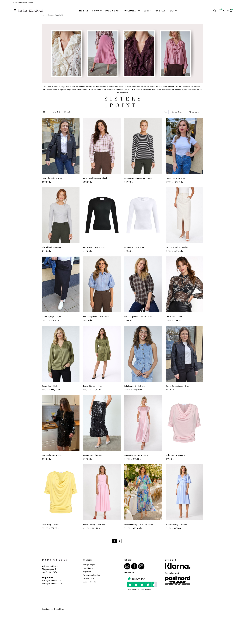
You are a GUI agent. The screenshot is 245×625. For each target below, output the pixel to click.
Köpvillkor (87, 571)
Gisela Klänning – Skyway (176, 524)
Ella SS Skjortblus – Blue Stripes (96, 316)
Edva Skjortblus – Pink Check (95, 178)
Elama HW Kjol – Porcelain (177, 247)
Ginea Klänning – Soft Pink (94, 524)
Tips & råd (160, 10)
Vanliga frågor (89, 564)
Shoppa (95, 10)
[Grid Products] (44, 112)
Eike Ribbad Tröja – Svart (94, 247)
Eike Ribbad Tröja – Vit (134, 247)
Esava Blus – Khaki (50, 386)
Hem (44, 15)
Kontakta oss (88, 568)
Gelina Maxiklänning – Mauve (136, 455)
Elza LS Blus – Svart (174, 316)
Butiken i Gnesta (89, 581)
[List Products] (48, 112)
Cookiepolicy (88, 578)
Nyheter (83, 10)
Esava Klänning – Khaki (92, 386)
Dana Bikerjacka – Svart (52, 178)
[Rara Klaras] (30, 11)
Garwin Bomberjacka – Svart (177, 386)
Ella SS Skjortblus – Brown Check (137, 316)
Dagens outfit (113, 10)
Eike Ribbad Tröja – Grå (52, 247)
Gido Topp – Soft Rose (175, 455)
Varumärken (130, 10)
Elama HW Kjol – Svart (51, 316)
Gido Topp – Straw (50, 524)
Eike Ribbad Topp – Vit (175, 178)
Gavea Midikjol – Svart (92, 455)
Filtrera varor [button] (194, 112)
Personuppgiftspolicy (91, 575)
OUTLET (147, 10)
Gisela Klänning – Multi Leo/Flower (138, 524)
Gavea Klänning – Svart (52, 455)
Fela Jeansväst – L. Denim (134, 386)
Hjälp (171, 10)
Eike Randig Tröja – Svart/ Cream (138, 178)
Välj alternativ (77, 121)
